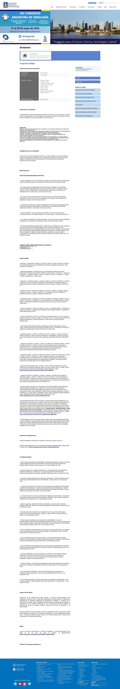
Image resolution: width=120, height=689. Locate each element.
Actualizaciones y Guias (98, 676)
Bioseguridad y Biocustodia (63, 677)
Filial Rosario (82, 675)
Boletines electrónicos (97, 667)
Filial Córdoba (82, 670)
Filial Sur (81, 677)
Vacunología (60, 680)
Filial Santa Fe (82, 676)
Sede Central (82, 669)
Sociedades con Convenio (84, 680)
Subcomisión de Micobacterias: (84, 116)
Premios (80, 679)
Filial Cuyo (81, 671)
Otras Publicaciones (96, 675)
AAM (94, 669)
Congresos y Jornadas (83, 683)
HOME (52, 7)
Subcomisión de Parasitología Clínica (86, 101)
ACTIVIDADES (82, 7)
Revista (94, 666)
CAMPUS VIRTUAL (113, 7)
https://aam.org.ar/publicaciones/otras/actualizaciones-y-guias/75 (38, 349)
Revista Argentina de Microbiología (99, 664)
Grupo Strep (79, 105)
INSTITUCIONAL (72, 7)
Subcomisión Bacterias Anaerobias (85, 90)
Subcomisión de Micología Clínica (85, 97)
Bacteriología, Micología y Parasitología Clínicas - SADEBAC (45, 672)
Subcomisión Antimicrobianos (84, 93)
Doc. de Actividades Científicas (99, 677)
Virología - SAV (40, 667)
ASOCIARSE (99, 7)
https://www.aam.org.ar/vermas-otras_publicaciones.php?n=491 (38, 414)
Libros (93, 674)
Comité (94, 665)
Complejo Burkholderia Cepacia (64, 679)
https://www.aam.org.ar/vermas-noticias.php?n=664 (44, 447)
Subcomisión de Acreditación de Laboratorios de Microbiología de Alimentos (65, 667)
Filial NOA (81, 674)
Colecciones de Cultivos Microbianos (65, 678)
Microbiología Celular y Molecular (65, 675)
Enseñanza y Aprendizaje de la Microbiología (64, 683)
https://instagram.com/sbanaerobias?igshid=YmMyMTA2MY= (37, 634)
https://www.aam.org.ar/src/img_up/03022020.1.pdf (35, 395)
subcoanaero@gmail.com (33, 644)
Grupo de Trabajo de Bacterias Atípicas (86, 108)
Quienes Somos (82, 664)
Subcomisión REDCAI (42, 666)
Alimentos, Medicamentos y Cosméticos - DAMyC (66, 665)
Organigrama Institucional (84, 665)
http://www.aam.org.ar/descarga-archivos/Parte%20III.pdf (36, 370)
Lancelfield (95, 672)
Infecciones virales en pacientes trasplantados (44, 670)
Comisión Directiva (83, 666)
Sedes (80, 667)
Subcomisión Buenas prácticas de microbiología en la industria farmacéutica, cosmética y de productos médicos (67, 671)
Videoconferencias (96, 680)
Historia (78, 78)
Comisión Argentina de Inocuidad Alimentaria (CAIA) (65, 674)
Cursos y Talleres (82, 684)
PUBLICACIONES (91, 7)
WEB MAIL (92, 3)
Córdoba (94, 671)
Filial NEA (81, 672)
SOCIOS (105, 7)
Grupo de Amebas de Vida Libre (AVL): (86, 112)
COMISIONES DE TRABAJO (61, 7)
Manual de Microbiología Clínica (99, 679)
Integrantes (79, 81)
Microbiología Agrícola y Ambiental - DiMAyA (44, 665)
